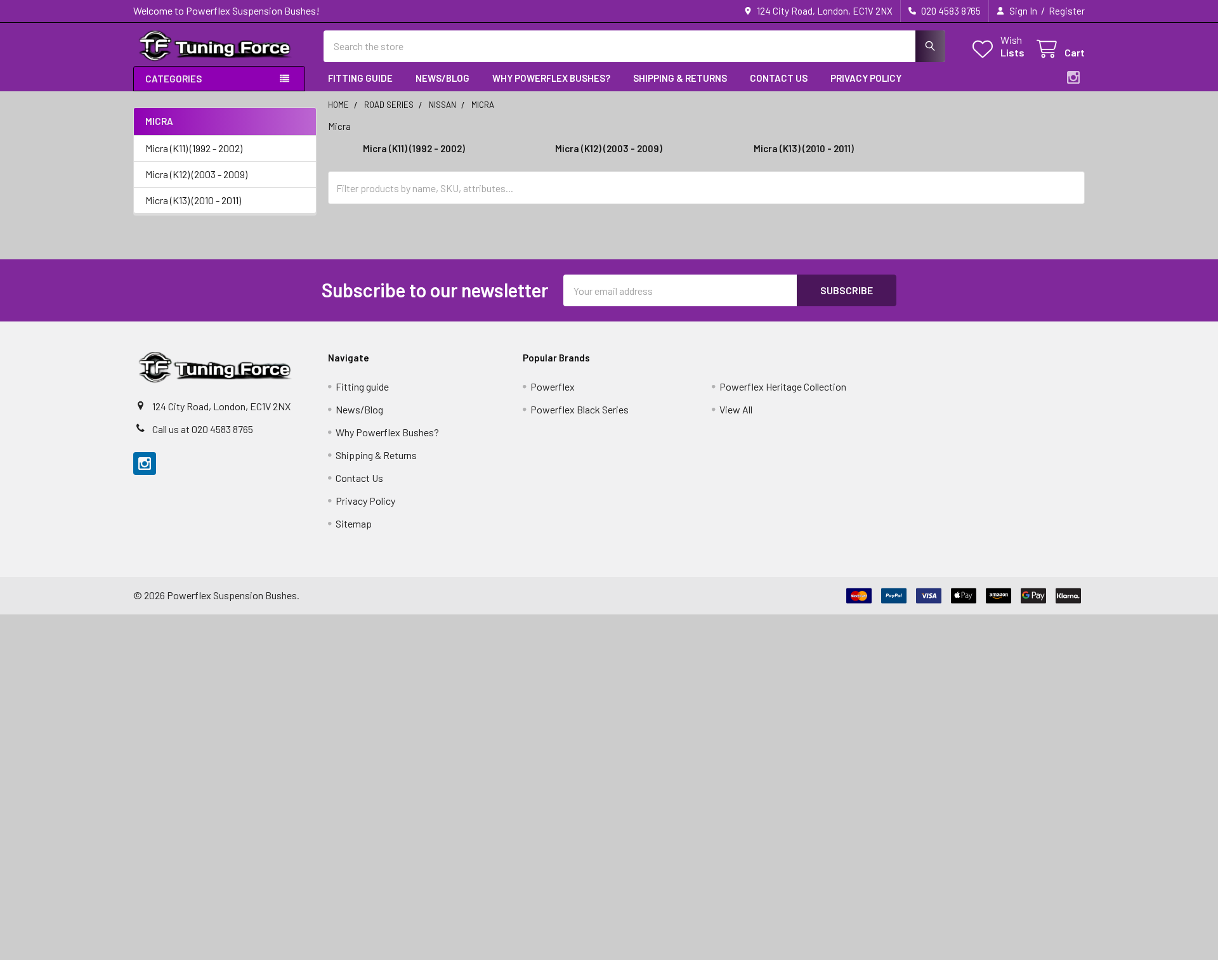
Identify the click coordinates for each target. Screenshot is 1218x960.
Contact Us (779, 78)
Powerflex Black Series (579, 409)
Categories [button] (173, 78)
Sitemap (354, 523)
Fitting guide (360, 78)
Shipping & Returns (680, 78)
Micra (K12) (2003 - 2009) (196, 174)
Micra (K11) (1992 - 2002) (193, 148)
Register (1067, 10)
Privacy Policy (865, 78)
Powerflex (552, 386)
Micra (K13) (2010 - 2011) (193, 200)
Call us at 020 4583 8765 (202, 429)
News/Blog (442, 78)
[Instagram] (1073, 77)
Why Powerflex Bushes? (551, 78)
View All (735, 409)
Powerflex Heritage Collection (782, 386)
